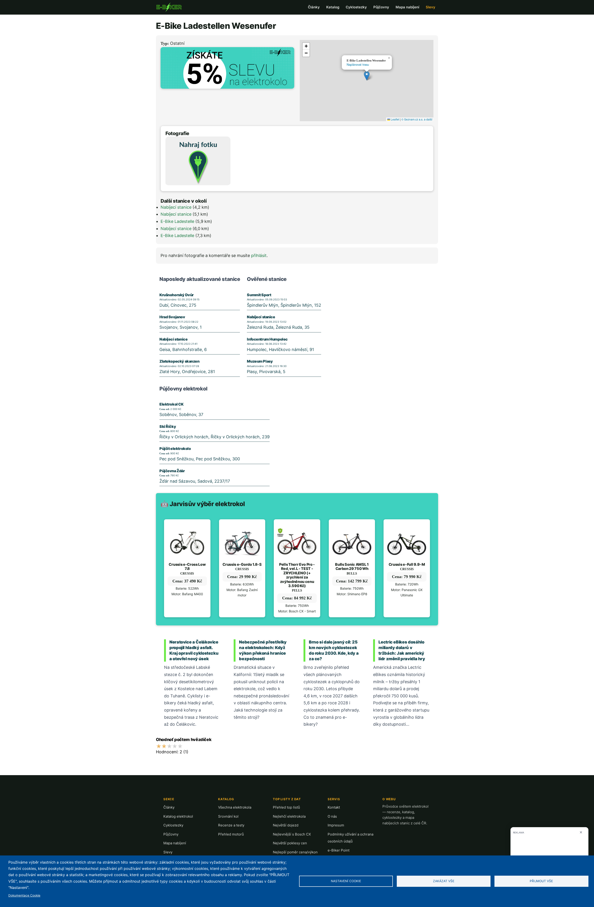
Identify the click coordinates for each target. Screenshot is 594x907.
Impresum (336, 825)
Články (314, 7)
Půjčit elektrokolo (175, 448)
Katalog (332, 7)
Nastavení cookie (346, 881)
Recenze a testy (231, 825)
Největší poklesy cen (290, 843)
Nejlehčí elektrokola (289, 816)
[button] (367, 76)
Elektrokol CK (171, 404)
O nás (332, 816)
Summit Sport (259, 295)
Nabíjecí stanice (176, 207)
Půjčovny (381, 7)
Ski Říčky (167, 426)
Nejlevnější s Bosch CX (292, 834)
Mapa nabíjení (407, 7)
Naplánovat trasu (358, 64)
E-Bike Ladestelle (177, 221)
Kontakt (334, 807)
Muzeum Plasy (260, 361)
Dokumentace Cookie (24, 895)
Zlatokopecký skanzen (179, 361)
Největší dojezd (285, 825)
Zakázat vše (443, 881)
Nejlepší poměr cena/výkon (295, 852)
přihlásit (259, 255)
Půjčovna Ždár (172, 470)
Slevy (430, 7)
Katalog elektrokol (178, 816)
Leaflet (394, 119)
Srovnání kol (228, 816)
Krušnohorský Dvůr (176, 295)
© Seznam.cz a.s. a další (416, 119)
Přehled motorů (231, 834)
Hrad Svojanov (172, 317)
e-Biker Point (338, 850)
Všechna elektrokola (234, 807)
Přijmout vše (541, 881)
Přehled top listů (286, 807)
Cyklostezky (356, 7)
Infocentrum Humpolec (267, 339)
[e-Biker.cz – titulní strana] (169, 7)
